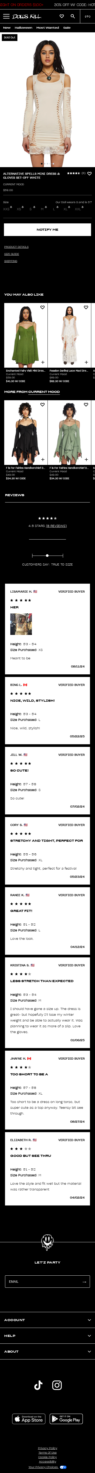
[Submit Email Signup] (84, 1281)
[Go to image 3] (47, 164)
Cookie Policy (47, 1457)
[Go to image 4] (50, 164)
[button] (6, 16)
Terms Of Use (48, 1452)
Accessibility (47, 1461)
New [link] (7, 27)
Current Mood (13, 184)
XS (19, 209)
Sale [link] (66, 27)
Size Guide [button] (11, 254)
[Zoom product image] (47, 99)
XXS (6, 209)
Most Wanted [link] (47, 27)
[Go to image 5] (53, 164)
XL (66, 209)
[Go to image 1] (41, 164)
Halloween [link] (23, 27)
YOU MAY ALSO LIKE (24, 294)
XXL (78, 209)
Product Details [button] (16, 247)
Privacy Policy (47, 1448)
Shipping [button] (10, 261)
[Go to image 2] (44, 164)
